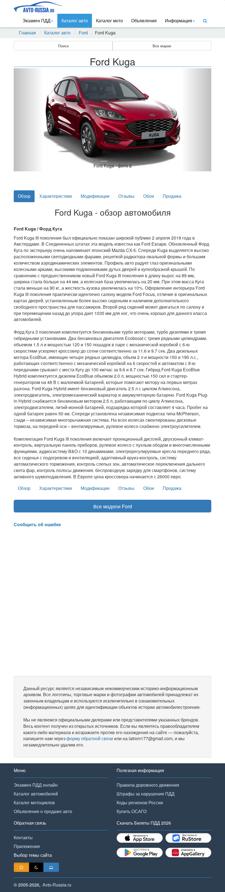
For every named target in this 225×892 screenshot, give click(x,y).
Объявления (144, 20)
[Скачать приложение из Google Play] (140, 852)
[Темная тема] (36, 867)
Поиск (63, 45)
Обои (148, 196)
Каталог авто (74, 20)
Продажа (172, 196)
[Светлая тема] (21, 867)
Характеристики (55, 196)
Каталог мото (109, 20)
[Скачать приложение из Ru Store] (188, 838)
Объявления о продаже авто (43, 811)
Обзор (24, 196)
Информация (178, 20)
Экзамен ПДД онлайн (36, 785)
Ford (83, 33)
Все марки (162, 45)
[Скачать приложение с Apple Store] (140, 838)
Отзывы (126, 196)
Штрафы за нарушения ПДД (146, 794)
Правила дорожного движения (148, 785)
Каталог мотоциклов (34, 802)
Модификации (95, 196)
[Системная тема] (51, 867)
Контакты (23, 837)
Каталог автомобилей (36, 794)
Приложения (27, 846)
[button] (28, 119)
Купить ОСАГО (132, 811)
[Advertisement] (112, 601)
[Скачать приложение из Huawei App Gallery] (188, 852)
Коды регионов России (140, 802)
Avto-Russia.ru (57, 885)
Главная (27, 33)
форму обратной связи (89, 738)
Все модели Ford (112, 506)
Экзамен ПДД (36, 20)
